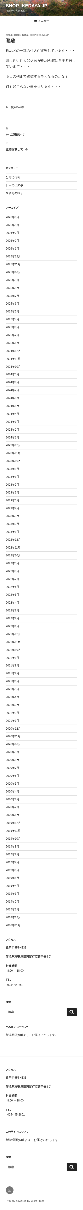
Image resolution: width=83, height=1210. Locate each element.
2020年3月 (12, 799)
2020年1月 (12, 815)
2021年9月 (12, 657)
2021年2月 (12, 712)
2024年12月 (13, 350)
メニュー (43, 20)
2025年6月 (12, 303)
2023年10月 (13, 461)
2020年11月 (13, 736)
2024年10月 (13, 366)
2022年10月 (13, 555)
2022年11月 (13, 547)
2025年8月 (12, 288)
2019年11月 (13, 830)
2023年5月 (12, 500)
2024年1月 (12, 437)
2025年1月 (12, 343)
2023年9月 (12, 468)
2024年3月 (12, 421)
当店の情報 (13, 177)
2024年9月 (12, 374)
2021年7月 (12, 673)
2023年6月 (12, 492)
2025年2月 (12, 335)
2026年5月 (12, 225)
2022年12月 (13, 539)
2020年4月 (12, 791)
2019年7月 (12, 862)
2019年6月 (12, 870)
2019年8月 (12, 854)
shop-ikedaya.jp (26, 5)
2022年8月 (12, 571)
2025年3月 (12, 327)
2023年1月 (12, 531)
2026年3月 (12, 232)
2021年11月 (13, 642)
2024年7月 (12, 390)
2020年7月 (12, 767)
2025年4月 (12, 319)
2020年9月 (12, 752)
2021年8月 (12, 665)
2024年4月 (12, 413)
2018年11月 (13, 925)
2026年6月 (12, 217)
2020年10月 (13, 744)
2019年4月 (12, 885)
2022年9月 (12, 563)
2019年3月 (12, 893)
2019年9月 (12, 846)
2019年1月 (12, 909)
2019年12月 (13, 822)
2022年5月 (12, 594)
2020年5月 (12, 783)
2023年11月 (13, 453)
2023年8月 (12, 476)
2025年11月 (13, 264)
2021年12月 (13, 634)
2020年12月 (13, 728)
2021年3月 (12, 704)
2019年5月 (12, 877)
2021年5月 (12, 689)
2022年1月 (12, 626)
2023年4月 (12, 508)
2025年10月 (13, 272)
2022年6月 (12, 586)
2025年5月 (12, 311)
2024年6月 (12, 398)
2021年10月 (13, 649)
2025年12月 (13, 256)
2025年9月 (12, 280)
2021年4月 (12, 697)
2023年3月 (12, 516)
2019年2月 (12, 901)
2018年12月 (13, 917)
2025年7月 (12, 295)
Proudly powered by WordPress (25, 1200)
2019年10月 (13, 838)
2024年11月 (13, 358)
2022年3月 (12, 610)
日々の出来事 (14, 185)
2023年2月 (12, 523)
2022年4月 (12, 602)
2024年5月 (12, 406)
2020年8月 (12, 760)
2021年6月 (12, 681)
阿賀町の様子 (17, 107)
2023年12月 (13, 445)
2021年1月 (12, 720)
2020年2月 (12, 807)
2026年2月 (12, 240)
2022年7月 (12, 579)
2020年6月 (12, 775)
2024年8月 (12, 382)
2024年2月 (12, 429)
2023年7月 (12, 484)
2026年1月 (12, 248)
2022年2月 (12, 618)
